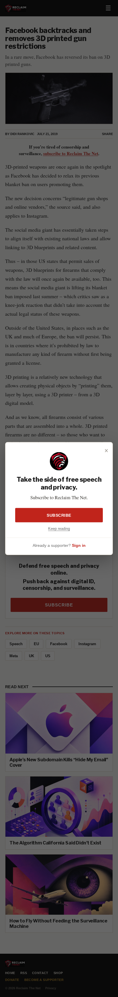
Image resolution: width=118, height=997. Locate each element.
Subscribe (59, 515)
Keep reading (59, 528)
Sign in (79, 545)
